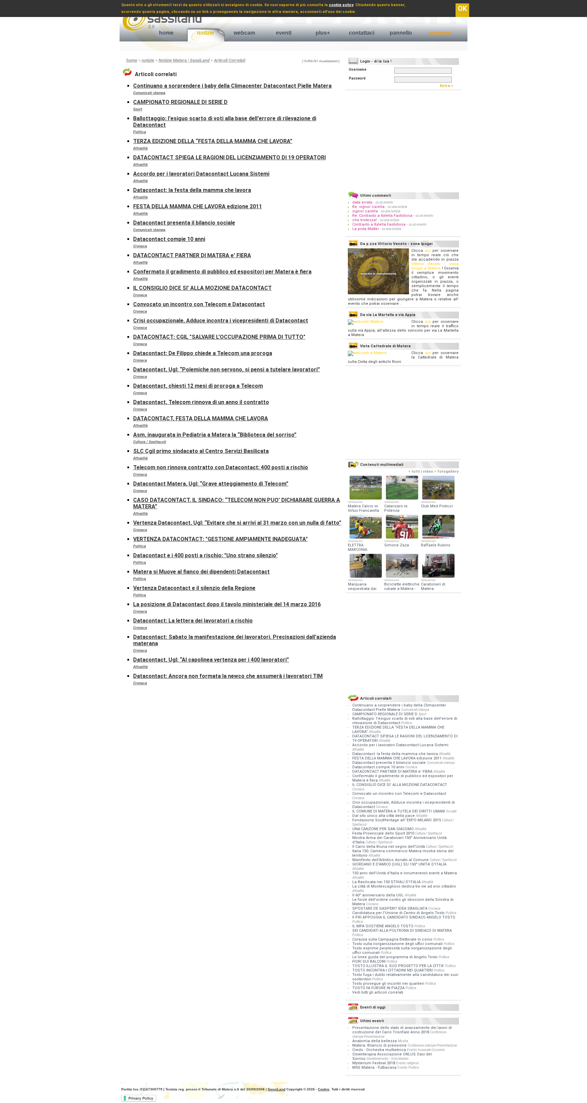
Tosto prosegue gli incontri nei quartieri (388, 983)
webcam (244, 33)
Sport (137, 109)
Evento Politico (408, 1067)
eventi (283, 33)
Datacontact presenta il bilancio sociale (184, 223)
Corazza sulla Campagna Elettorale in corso (392, 939)
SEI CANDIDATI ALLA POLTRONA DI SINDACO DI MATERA (402, 930)
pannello (401, 33)
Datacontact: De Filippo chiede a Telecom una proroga (202, 353)
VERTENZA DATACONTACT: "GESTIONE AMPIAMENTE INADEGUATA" (220, 539)
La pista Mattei (365, 229)
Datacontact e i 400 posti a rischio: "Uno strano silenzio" (205, 555)
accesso (440, 33)
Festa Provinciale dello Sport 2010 (383, 833)
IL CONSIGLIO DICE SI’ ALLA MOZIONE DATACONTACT (202, 288)
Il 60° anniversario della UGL (378, 895)
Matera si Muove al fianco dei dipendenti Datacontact (201, 571)
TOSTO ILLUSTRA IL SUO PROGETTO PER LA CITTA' (398, 966)
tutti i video (420, 471)
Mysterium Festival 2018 (373, 1063)
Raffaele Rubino (435, 545)
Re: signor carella (369, 207)
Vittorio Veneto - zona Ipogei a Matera (435, 266)
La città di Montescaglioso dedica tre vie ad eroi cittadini (404, 886)
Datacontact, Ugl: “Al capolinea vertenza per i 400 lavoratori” (211, 659)
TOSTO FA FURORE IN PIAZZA (379, 988)
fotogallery (446, 471)
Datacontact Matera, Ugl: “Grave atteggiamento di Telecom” (210, 483)
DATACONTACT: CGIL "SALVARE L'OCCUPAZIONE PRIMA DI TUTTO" (219, 337)
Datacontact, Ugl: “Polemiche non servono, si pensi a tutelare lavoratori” (226, 369)
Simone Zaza (396, 545)
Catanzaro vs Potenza (396, 508)
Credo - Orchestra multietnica (379, 1050)
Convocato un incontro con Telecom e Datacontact (199, 304)
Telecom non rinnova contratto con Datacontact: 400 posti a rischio (220, 467)
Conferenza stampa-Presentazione (432, 1045)
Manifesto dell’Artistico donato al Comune (391, 860)
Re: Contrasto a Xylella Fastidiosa (382, 215)
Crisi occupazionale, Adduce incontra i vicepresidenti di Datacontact (220, 320)
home (166, 33)
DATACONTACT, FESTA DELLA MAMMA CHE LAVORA (200, 418)
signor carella (365, 211)
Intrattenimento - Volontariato (388, 1059)
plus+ (323, 33)
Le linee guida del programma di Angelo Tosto (395, 957)
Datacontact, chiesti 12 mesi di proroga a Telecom (198, 386)
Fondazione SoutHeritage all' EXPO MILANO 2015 (397, 820)
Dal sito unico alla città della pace (384, 815)
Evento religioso (407, 1063)
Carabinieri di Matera (433, 586)
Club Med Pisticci (437, 506)
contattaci (361, 33)
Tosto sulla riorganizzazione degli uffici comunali (398, 944)
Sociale (451, 811)
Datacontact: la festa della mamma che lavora (192, 190)
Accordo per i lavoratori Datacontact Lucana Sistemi (201, 174)
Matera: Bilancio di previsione (379, 1045)
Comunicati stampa (149, 93)
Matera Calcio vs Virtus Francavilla (363, 508)
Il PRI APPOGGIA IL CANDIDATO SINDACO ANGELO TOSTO (403, 917)
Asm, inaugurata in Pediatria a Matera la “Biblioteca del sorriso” (215, 435)
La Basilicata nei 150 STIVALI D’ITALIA (387, 882)
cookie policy (341, 5)
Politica (139, 132)
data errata (362, 202)
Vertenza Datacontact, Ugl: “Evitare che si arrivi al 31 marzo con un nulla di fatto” (237, 523)
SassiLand (276, 1089)
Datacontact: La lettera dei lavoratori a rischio (193, 620)
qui (428, 250)
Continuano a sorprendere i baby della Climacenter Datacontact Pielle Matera (232, 86)
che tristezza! (364, 220)
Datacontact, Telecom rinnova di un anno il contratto (201, 402)
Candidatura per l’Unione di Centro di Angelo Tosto (399, 913)
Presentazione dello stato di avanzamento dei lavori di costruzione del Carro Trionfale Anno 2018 (402, 1030)
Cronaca (140, 246)
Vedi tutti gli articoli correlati (377, 992)
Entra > (448, 86)
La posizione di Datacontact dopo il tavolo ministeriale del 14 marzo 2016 (227, 604)
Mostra (403, 1041)
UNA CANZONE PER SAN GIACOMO (383, 829)
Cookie (324, 1089)
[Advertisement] (403, 139)
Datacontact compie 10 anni (169, 239)
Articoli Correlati (229, 60)
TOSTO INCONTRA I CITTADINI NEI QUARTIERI (393, 970)
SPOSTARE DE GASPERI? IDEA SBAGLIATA (390, 908)
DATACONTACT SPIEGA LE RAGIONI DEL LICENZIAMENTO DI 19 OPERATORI (229, 157)
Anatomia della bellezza (374, 1041)
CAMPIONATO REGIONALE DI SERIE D (180, 102)
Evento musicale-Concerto (426, 1050)
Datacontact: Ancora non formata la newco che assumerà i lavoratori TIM (228, 676)
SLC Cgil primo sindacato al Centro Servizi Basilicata (201, 451)
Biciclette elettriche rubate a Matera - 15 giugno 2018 (402, 588)
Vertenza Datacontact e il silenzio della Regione (194, 588)
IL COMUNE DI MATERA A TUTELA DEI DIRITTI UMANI (399, 811)
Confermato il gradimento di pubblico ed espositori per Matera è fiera (222, 271)
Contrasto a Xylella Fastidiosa (379, 224)
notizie (205, 33)
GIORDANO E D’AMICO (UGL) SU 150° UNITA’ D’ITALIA (399, 864)
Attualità (140, 148)
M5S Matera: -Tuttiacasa (374, 1067)
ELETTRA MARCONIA (357, 547)
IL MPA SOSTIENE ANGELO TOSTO (383, 926)
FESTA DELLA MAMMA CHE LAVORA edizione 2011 (197, 206)
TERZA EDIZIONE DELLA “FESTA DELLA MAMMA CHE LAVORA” (212, 141)
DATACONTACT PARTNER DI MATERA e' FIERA (192, 255)
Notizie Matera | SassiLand (184, 60)
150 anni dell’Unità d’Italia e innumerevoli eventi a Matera (404, 873)
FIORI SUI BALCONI (369, 961)
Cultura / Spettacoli (149, 442)
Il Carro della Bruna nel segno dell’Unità (389, 846)
